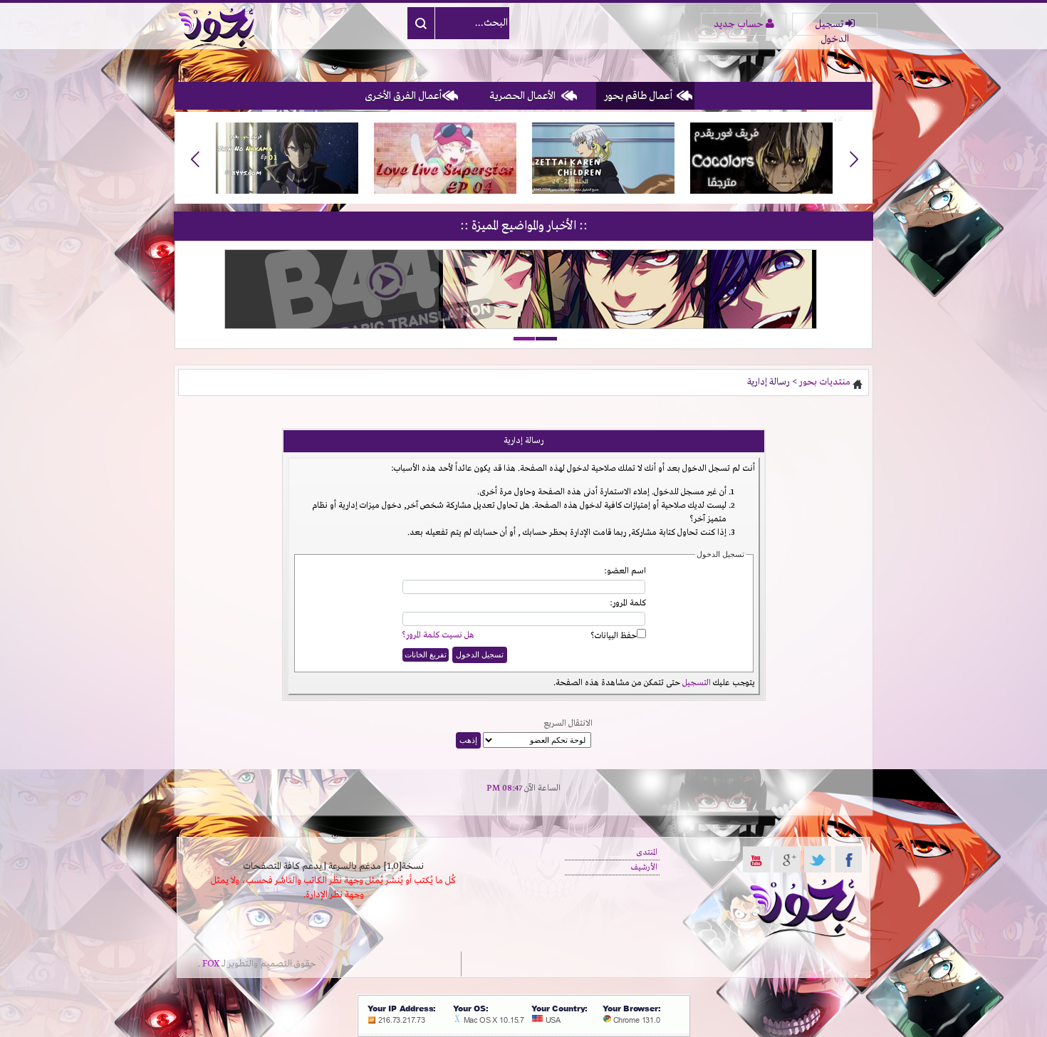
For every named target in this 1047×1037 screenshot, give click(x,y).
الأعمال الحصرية (522, 96)
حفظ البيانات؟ (613, 636)
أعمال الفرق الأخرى (403, 96)
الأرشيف (644, 867)
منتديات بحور (824, 382)
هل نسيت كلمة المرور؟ (438, 635)
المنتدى (646, 853)
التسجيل (696, 683)
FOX (210, 964)
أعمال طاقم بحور (638, 96)
